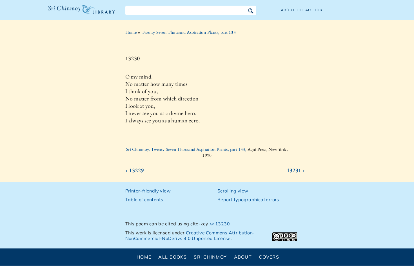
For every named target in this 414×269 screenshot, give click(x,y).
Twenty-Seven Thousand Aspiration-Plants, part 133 (189, 32)
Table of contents (144, 199)
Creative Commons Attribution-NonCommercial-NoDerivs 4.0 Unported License (190, 235)
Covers (269, 257)
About (243, 257)
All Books (172, 257)
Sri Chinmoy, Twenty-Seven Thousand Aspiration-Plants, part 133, (187, 149)
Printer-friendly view (148, 191)
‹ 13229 (134, 170)
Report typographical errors (248, 199)
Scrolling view (232, 191)
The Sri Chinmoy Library (70, 13)
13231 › (296, 170)
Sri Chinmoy (210, 257)
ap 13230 (220, 224)
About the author (301, 10)
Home (131, 32)
